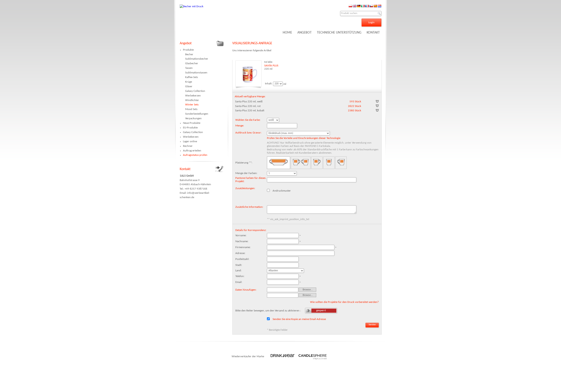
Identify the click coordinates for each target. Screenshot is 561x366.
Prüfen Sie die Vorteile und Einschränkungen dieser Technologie (303, 138)
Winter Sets (192, 104)
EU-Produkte (190, 127)
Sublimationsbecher (196, 58)
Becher (189, 54)
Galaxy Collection (195, 91)
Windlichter (192, 100)
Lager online (190, 141)
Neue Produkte (191, 123)
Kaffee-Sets (191, 77)
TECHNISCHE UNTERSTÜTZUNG (339, 32)
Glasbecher (191, 63)
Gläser (188, 86)
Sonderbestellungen (196, 113)
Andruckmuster (282, 190)
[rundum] (278, 162)
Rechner (188, 146)
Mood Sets (191, 109)
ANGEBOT (304, 32)
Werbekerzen (193, 95)
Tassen (189, 68)
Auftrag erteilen (192, 150)
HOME (287, 32)
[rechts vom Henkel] (341, 162)
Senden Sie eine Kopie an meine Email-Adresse (299, 319)
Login (371, 22)
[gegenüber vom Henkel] (329, 162)
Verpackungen (193, 118)
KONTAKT (373, 32)
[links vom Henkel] (317, 162)
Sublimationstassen (196, 72)
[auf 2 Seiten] (301, 162)
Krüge (188, 81)
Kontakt (185, 169)
